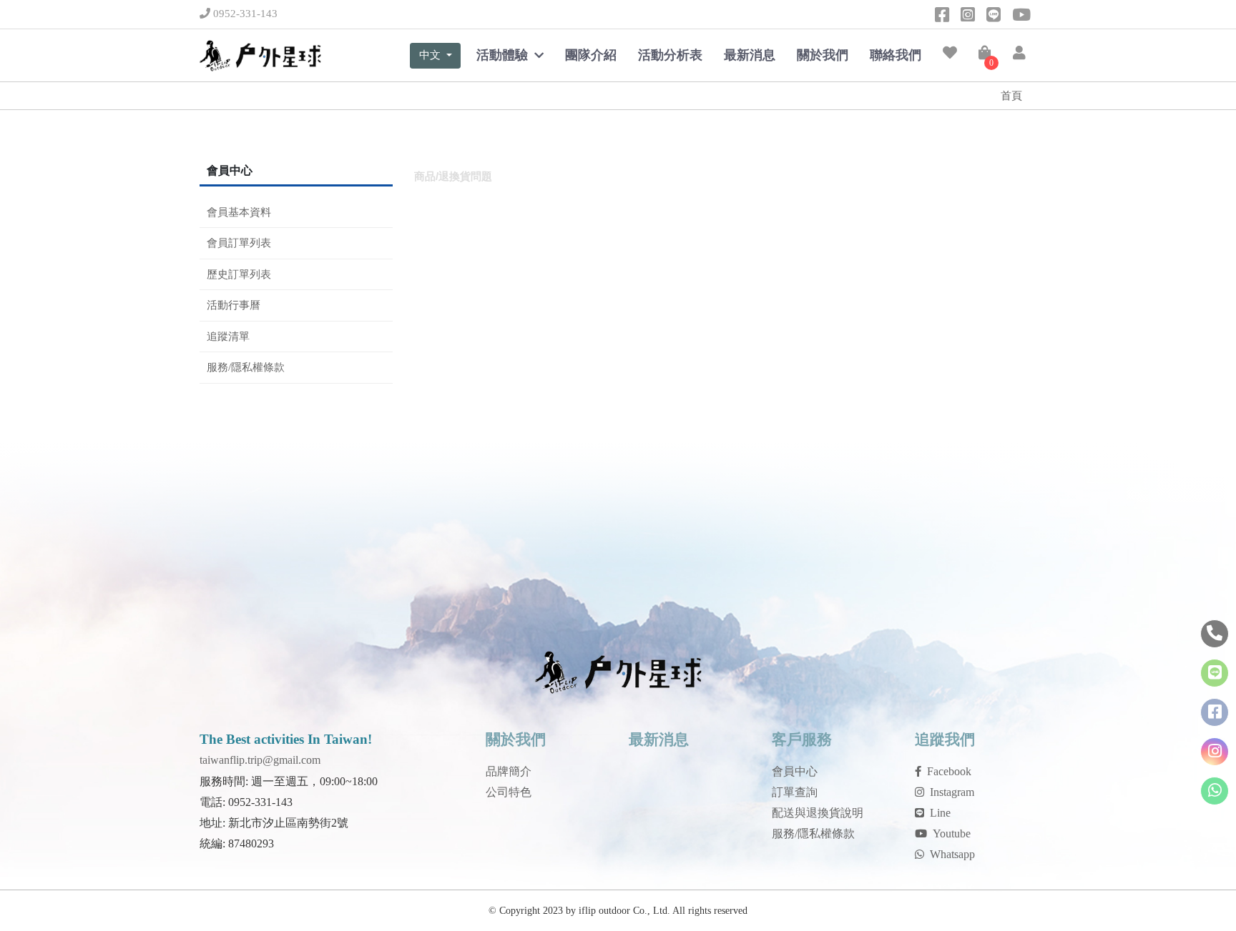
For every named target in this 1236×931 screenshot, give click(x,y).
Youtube (952, 833)
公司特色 (508, 792)
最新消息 (749, 55)
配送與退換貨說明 (817, 813)
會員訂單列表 (239, 243)
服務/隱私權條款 (246, 367)
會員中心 (795, 771)
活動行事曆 (233, 305)
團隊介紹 (591, 55)
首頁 (1011, 95)
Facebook (949, 771)
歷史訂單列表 (239, 274)
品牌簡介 (508, 771)
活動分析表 (670, 55)
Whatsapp (952, 854)
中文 (431, 55)
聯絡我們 (895, 55)
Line (940, 813)
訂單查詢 (795, 792)
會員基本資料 (239, 212)
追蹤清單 (228, 336)
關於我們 (822, 55)
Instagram (952, 792)
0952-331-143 (244, 13)
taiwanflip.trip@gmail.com (260, 760)
